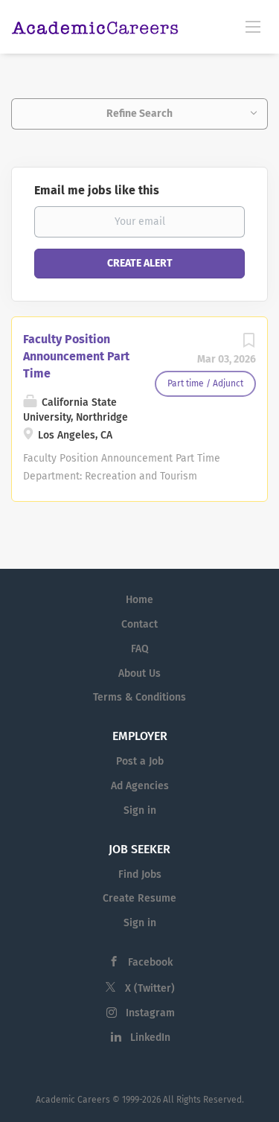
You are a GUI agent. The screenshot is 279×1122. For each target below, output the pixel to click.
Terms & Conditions (139, 697)
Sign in (140, 810)
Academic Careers (73, 1099)
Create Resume (139, 898)
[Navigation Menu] (253, 26)
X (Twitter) (150, 988)
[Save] (248, 344)
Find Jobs (139, 874)
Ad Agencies (140, 786)
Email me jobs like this (96, 190)
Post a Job (140, 761)
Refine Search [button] (139, 113)
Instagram (150, 1013)
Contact (139, 624)
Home (139, 599)
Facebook (150, 962)
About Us (139, 673)
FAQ (140, 649)
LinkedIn (150, 1037)
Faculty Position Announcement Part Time (76, 356)
